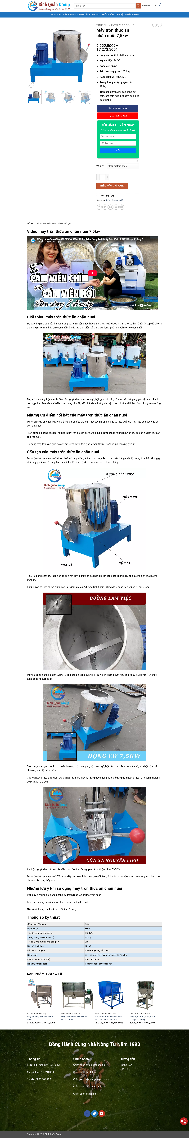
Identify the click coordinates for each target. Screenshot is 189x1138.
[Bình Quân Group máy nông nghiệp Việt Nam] (48, 5)
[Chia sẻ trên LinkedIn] (121, 207)
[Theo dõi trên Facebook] (87, 1113)
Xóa (137, 161)
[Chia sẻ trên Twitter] (104, 207)
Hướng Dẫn (108, 14)
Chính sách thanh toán (85, 1072)
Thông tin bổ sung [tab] (45, 223)
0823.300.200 (119, 108)
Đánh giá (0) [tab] (64, 223)
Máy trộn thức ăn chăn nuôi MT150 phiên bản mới (108, 1018)
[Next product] (154, 25)
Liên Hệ (124, 1068)
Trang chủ (55, 14)
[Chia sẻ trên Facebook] (99, 207)
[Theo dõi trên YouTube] (101, 1113)
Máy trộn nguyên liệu (123, 25)
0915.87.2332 (119, 115)
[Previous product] (159, 25)
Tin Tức (96, 14)
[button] (152, 6)
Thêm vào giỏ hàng (112, 185)
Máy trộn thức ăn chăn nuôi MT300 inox (74, 1018)
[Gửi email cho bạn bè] (110, 207)
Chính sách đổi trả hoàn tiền (88, 1086)
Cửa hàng (68, 14)
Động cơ (100, 166)
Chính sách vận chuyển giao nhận (91, 1079)
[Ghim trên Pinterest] (116, 207)
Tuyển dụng (131, 14)
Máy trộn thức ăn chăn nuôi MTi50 (40, 1018)
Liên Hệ (119, 14)
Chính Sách (83, 14)
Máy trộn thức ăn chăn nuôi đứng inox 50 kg (143, 1018)
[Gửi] (138, 5)
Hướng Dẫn (126, 1064)
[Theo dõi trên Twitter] (94, 1113)
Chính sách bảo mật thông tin (89, 1064)
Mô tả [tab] (30, 223)
